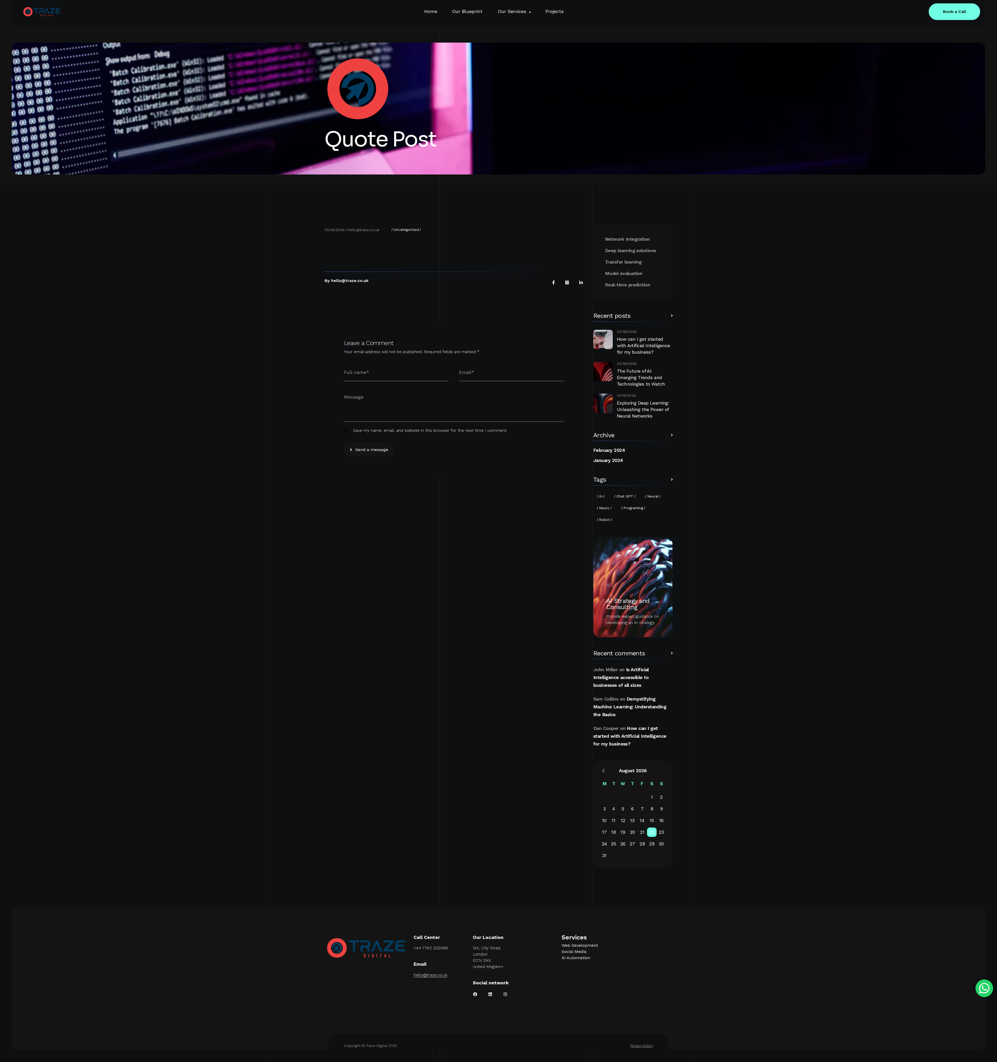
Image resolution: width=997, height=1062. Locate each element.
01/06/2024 (335, 230)
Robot (604, 519)
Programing (633, 508)
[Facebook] (553, 282)
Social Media (574, 951)
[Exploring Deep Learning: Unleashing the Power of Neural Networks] (603, 403)
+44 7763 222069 (431, 947)
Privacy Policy (641, 1046)
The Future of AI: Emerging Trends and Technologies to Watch (641, 377)
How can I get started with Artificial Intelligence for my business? (643, 345)
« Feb (603, 770)
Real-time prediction (627, 284)
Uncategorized (406, 229)
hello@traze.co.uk (363, 230)
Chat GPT (624, 496)
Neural (652, 496)
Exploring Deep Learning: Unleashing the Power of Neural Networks (643, 409)
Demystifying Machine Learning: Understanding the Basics (629, 706)
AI (600, 496)
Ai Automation (576, 957)
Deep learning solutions (630, 250)
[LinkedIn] (581, 282)
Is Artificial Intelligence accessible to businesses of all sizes (621, 677)
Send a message (371, 449)
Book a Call (954, 11)
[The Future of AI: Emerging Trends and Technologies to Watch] (603, 371)
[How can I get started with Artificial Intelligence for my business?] (603, 339)
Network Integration (627, 239)
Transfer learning (623, 262)
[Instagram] (567, 282)
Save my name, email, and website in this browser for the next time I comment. (430, 430)
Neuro (604, 508)
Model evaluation (623, 273)
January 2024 (608, 460)
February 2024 (609, 450)
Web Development (580, 945)
